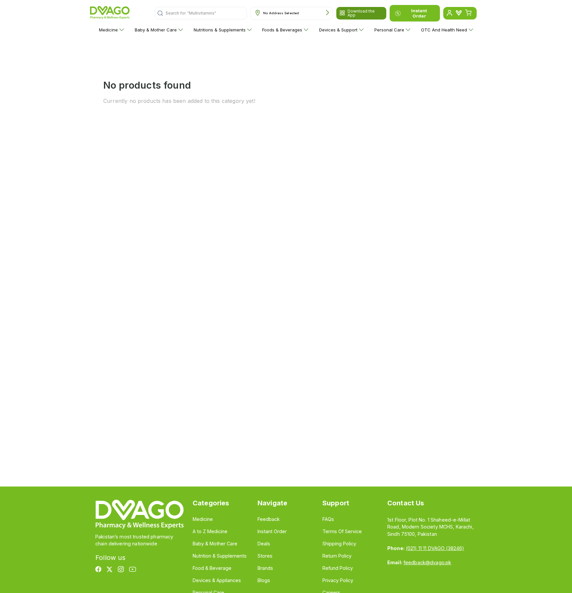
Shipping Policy (339, 543)
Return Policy (337, 556)
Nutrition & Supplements (220, 556)
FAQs (328, 519)
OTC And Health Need (444, 29)
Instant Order (419, 13)
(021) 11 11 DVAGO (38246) (435, 548)
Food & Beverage (212, 568)
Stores (265, 556)
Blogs (264, 580)
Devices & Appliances (217, 580)
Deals (264, 543)
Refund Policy (337, 568)
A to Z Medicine (210, 531)
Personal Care (389, 29)
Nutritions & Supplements (220, 29)
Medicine (108, 29)
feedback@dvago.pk (427, 562)
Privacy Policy (337, 580)
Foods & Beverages (282, 29)
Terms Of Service (342, 531)
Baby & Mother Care (156, 29)
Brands (265, 568)
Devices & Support (338, 29)
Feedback (269, 519)
